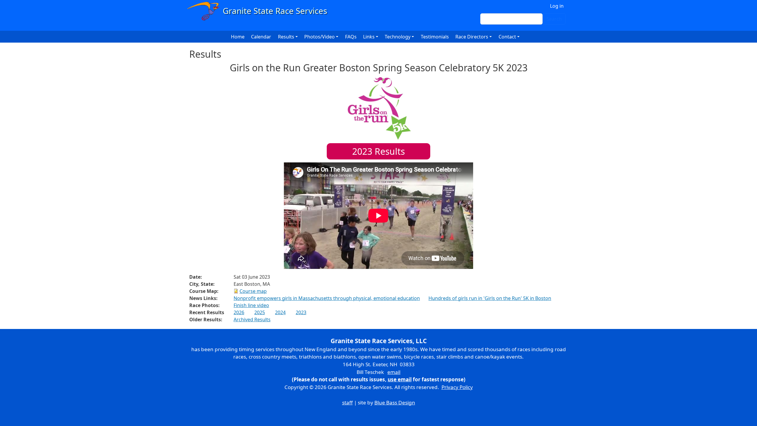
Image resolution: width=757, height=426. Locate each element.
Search (554, 19)
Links (369, 36)
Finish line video (251, 305)
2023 (301, 312)
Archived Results (252, 319)
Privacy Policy (457, 387)
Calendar (261, 36)
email (393, 372)
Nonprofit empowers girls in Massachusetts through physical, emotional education (327, 298)
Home (238, 36)
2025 (259, 312)
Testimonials (435, 36)
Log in (557, 6)
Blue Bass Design (394, 402)
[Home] (259, 11)
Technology (397, 36)
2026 (239, 312)
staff (347, 402)
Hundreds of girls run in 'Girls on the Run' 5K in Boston (489, 298)
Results (378, 151)
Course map (253, 291)
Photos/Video (319, 36)
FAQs (351, 36)
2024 (280, 312)
